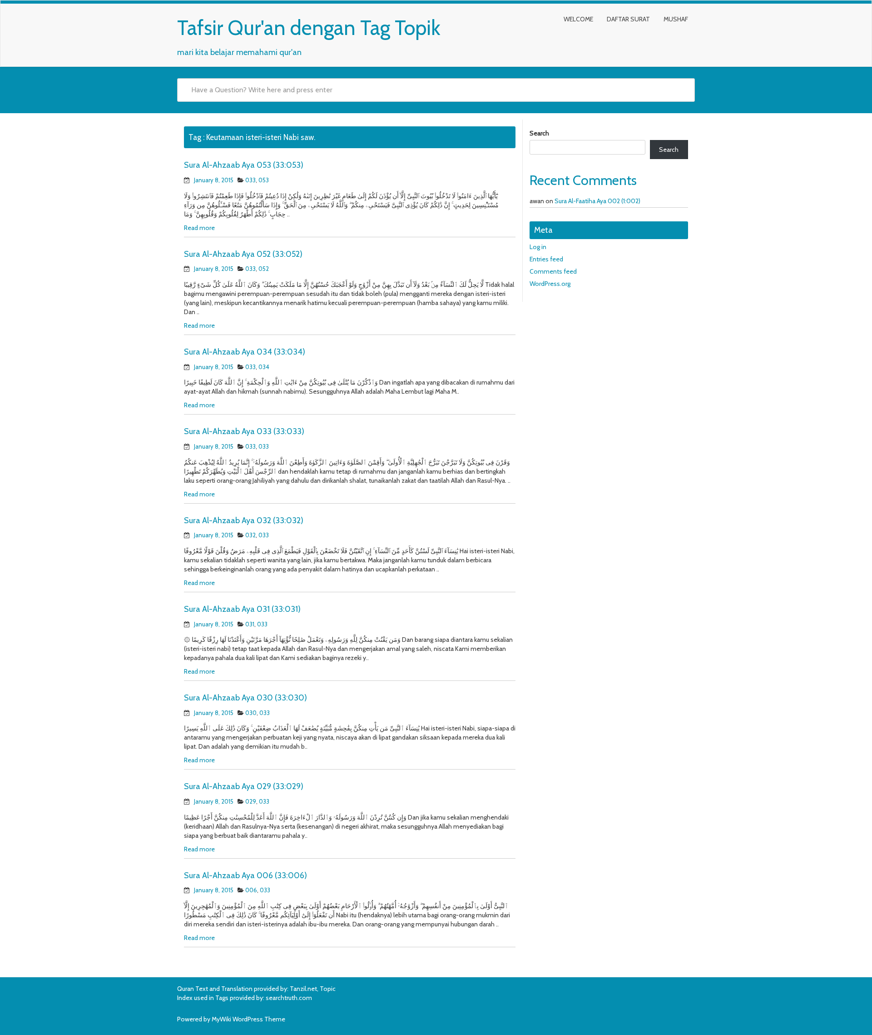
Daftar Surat (628, 19)
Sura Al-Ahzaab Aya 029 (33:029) (243, 786)
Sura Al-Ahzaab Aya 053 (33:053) (243, 165)
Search (539, 133)
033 (250, 180)
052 (263, 268)
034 (263, 366)
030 (251, 712)
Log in (538, 247)
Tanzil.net (303, 989)
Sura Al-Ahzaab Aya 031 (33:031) (242, 609)
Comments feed (553, 271)
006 (251, 890)
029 (250, 801)
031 (249, 624)
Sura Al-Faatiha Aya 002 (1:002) (597, 201)
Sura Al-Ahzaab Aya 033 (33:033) (244, 431)
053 (263, 180)
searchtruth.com (289, 998)
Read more (199, 228)
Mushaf (676, 19)
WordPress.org (550, 284)
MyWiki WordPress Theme (248, 1019)
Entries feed (546, 259)
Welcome (578, 19)
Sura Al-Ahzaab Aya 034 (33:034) (244, 352)
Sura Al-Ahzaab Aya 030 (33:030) (245, 698)
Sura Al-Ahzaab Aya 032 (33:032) (243, 520)
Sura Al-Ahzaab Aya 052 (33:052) (243, 254)
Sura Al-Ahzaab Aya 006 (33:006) (245, 875)
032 (250, 535)
